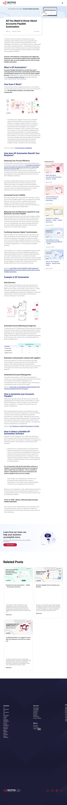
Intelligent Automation (6, 720)
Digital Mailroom (5, 730)
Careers (36, 729)
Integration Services (35, 711)
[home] (9, 3)
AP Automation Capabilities (23, 148)
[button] (62, 3)
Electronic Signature (5, 728)
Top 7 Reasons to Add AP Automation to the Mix (24, 426)
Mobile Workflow (5, 733)
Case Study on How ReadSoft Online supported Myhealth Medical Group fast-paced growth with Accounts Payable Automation (22, 270)
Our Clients (35, 727)
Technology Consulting (36, 708)
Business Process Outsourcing (36, 715)
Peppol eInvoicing (5, 736)
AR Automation (6, 714)
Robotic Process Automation (6, 724)
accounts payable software (16, 77)
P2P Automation (6, 711)
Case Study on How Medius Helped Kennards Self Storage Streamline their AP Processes (22, 388)
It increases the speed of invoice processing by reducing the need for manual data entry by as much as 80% (22, 166)
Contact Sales (10, 544)
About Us (35, 725)
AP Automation (6, 708)
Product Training (37, 718)
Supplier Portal (5, 717)
